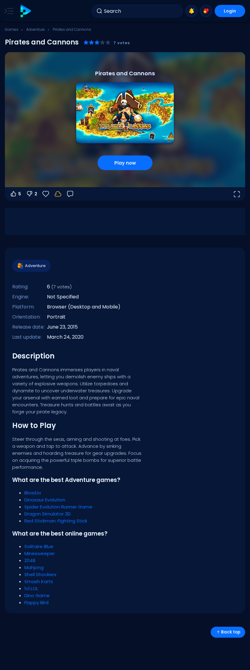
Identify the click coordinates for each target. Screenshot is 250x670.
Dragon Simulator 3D (47, 514)
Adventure (35, 29)
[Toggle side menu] (7, 11)
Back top (230, 632)
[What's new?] (191, 11)
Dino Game (37, 595)
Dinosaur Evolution (44, 500)
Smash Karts (38, 581)
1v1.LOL (31, 588)
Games (11, 29)
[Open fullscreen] (236, 194)
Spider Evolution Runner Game (58, 507)
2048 (29, 560)
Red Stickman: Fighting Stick (55, 521)
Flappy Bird (36, 602)
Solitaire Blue (38, 546)
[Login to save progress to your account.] (58, 194)
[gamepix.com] (25, 11)
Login (230, 11)
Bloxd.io (32, 493)
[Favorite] (206, 11)
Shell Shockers (40, 574)
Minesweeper (39, 553)
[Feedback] (70, 194)
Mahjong (34, 567)
